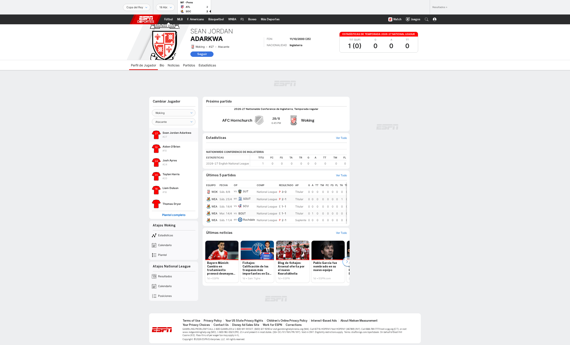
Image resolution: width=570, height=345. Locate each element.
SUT (245, 191)
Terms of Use (191, 320)
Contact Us (221, 325)
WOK (215, 191)
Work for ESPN (272, 325)
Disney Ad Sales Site (245, 325)
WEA (214, 199)
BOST (242, 213)
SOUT (247, 198)
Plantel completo (173, 215)
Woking (200, 46)
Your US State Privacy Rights (244, 320)
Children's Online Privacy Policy (287, 320)
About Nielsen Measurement (359, 320)
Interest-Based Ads (324, 320)
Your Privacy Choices (196, 325)
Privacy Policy (213, 320)
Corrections (294, 325)
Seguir (202, 54)
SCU (246, 206)
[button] (426, 19)
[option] (221, 262)
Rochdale (249, 219)
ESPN (145, 19)
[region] (298, 160)
